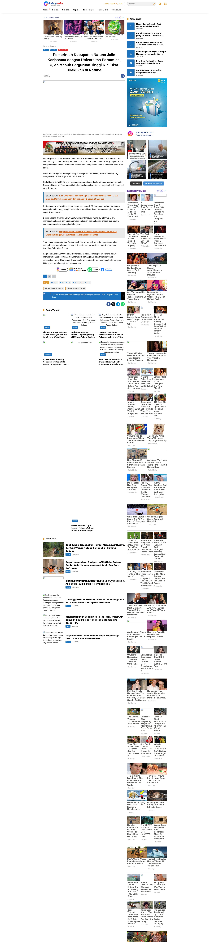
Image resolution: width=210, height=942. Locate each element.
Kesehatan (48, 354)
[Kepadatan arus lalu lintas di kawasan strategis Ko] (157, 169)
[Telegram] (118, 304)
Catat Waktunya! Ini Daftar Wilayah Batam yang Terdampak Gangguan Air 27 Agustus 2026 (149, 71)
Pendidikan (53, 50)
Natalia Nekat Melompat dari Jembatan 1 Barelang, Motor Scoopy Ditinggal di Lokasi (149, 43)
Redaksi (45, 75)
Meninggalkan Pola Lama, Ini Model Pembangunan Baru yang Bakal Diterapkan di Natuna (95, 601)
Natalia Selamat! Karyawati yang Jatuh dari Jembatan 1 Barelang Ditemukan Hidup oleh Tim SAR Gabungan (151, 34)
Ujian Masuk (65, 283)
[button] (153, 4)
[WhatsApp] (123, 304)
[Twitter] (113, 304)
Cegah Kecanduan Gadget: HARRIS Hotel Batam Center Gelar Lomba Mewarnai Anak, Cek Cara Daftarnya (93, 565)
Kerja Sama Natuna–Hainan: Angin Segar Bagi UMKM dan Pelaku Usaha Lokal (82, 334)
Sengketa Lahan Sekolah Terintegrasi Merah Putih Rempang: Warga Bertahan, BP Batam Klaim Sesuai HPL (94, 619)
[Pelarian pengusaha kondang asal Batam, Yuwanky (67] (136, 149)
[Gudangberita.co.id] (53, 4)
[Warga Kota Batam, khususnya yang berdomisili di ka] (136, 169)
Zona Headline (63, 50)
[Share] (123, 76)
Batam (68, 571)
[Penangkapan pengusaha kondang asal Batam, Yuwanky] (157, 149)
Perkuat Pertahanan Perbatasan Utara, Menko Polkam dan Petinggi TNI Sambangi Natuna (111, 334)
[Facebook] (108, 304)
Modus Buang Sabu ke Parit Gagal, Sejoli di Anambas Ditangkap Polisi (149, 25)
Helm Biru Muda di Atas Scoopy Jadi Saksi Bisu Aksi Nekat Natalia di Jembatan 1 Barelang (150, 62)
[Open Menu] (165, 3)
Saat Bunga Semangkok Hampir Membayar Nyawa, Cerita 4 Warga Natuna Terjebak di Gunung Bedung (95, 548)
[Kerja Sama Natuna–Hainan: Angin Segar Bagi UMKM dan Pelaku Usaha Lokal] (84, 322)
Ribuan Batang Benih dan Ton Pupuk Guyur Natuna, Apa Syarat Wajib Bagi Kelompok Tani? (55, 334)
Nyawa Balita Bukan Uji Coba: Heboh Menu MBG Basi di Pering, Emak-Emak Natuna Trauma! (55, 362)
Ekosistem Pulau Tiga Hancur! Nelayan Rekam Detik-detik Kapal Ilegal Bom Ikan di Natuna (82, 528)
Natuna (46, 50)
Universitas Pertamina (82, 283)
